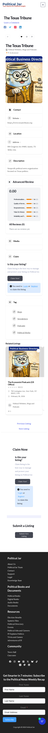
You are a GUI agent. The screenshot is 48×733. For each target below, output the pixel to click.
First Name (24, 684)
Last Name (24, 696)
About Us (11, 564)
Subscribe (9, 719)
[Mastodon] (25, 665)
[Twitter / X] (28, 662)
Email (23, 707)
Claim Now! (15, 278)
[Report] (32, 36)
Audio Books (13, 602)
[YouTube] (19, 662)
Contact (11, 570)
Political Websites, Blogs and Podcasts (22, 50)
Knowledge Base (15, 580)
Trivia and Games (15, 637)
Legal (10, 577)
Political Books (14, 596)
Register (34, 286)
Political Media (23, 332)
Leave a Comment (11, 22)
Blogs (19, 312)
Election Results (14, 617)
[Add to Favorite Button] (38, 351)
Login (25, 286)
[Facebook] (5, 27)
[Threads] (20, 665)
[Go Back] (8, 36)
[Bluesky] (32, 662)
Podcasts (21, 326)
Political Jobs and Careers (19, 630)
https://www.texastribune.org (19, 123)
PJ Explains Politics (16, 634)
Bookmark (21, 36)
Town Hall (12, 652)
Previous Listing (24, 424)
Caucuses (12, 655)
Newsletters (22, 319)
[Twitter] (10, 27)
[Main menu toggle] (43, 4)
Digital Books (13, 599)
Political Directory (15, 624)
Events (10, 627)
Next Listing (24, 429)
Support (11, 574)
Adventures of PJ (15, 640)
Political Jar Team (15, 567)
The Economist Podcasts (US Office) (21, 383)
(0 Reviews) (14, 53)
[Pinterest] (15, 27)
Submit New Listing (24, 535)
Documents (13, 606)
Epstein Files (13, 621)
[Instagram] (15, 662)
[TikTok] (37, 662)
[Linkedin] (20, 27)
